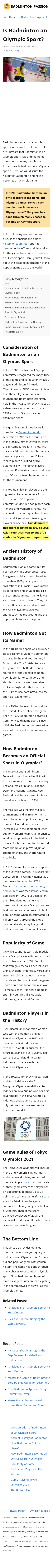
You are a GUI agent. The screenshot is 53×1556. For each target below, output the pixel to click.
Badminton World (29, 432)
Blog (17, 50)
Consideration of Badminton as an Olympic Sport (24, 290)
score (45, 1196)
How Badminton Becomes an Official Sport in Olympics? (25, 310)
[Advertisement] (26, 113)
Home (12, 17)
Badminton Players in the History (23, 322)
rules (26, 1182)
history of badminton (16, 243)
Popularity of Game (15, 317)
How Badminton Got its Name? (22, 302)
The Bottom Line (14, 331)
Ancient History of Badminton (21, 297)
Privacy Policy (17, 1510)
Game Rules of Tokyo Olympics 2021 (24, 327)
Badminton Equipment (34, 17)
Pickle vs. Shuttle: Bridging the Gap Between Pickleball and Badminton (26, 1355)
